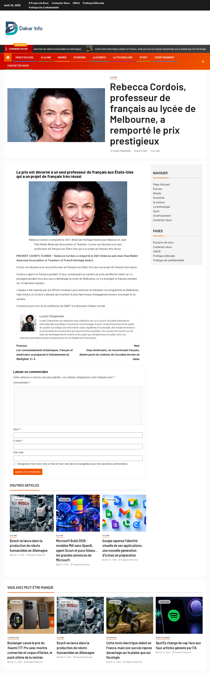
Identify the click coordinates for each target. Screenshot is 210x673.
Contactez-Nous (61, 3)
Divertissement (165, 57)
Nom (17, 429)
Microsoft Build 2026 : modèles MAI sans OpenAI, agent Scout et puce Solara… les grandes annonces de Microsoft (77, 550)
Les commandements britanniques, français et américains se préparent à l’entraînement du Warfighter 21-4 (44, 352)
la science (99, 57)
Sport (143, 57)
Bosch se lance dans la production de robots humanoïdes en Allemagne (28, 545)
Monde (62, 57)
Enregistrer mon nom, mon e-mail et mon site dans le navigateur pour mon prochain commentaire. (72, 463)
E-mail (17, 440)
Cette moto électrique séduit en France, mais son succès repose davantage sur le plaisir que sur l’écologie (130, 48)
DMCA (76, 3)
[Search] (203, 61)
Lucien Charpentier (122, 151)
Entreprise (111, 638)
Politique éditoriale (93, 3)
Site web (18, 452)
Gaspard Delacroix (37, 555)
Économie (80, 57)
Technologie (13, 638)
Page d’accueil (25, 57)
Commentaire (21, 382)
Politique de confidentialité (44, 7)
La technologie (122, 57)
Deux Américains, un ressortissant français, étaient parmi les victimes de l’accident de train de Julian (109, 352)
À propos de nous (39, 3)
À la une (46, 57)
